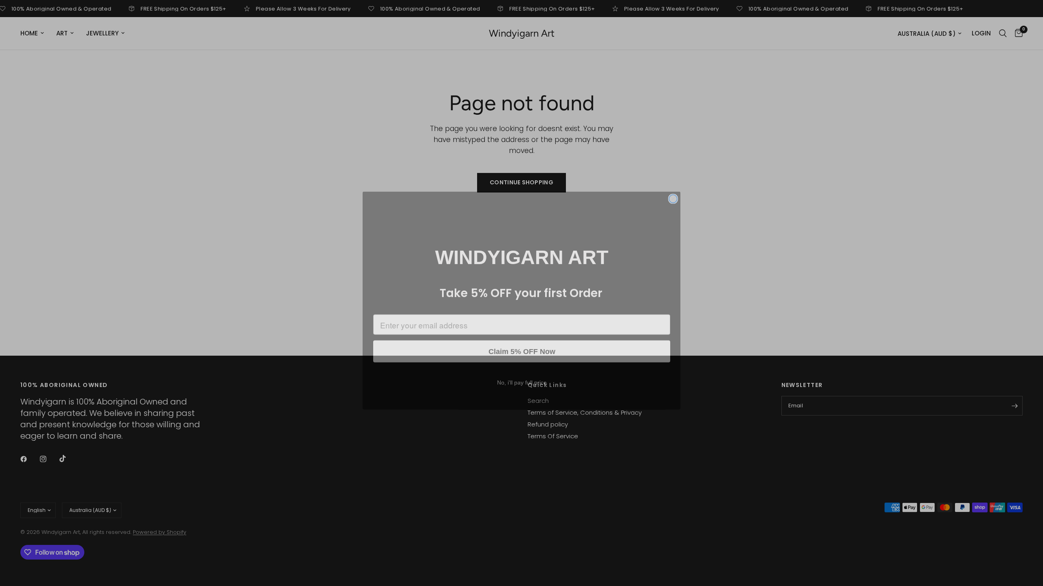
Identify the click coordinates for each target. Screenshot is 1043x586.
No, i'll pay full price (522, 375)
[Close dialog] (673, 191)
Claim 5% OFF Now (521, 344)
